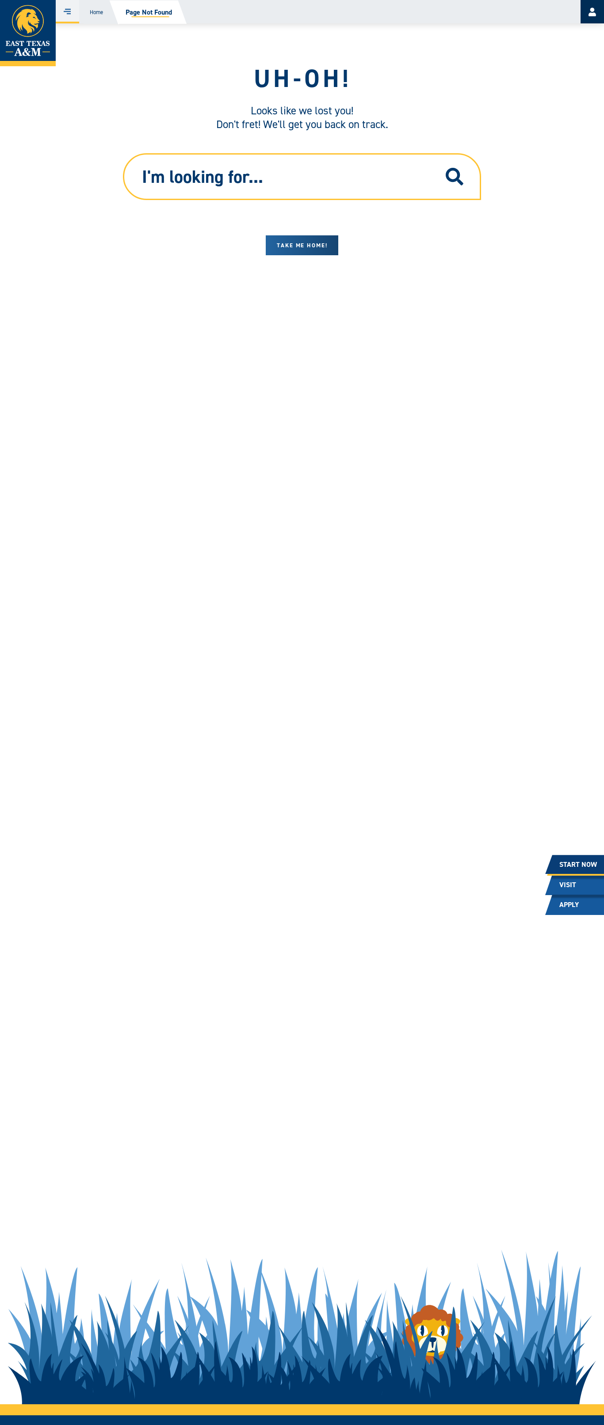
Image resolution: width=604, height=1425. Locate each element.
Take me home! (302, 245)
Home (96, 12)
